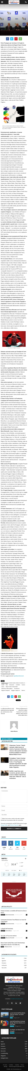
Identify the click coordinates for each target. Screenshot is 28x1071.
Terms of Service (14, 825)
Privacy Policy (4, 825)
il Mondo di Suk (8, 946)
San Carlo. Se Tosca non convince (8, 935)
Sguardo (2, 24)
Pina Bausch (16, 688)
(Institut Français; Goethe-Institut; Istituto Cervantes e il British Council (13, 683)
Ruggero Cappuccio (15, 690)
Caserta (23, 684)
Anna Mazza (14, 731)
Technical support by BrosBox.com (16, 1066)
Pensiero (3, 749)
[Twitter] (20, 1003)
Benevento (11, 684)
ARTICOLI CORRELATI (7, 739)
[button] (26, 2)
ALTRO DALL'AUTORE (7, 741)
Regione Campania (5, 690)
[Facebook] (7, 1003)
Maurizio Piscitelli (10, 937)
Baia (7, 684)
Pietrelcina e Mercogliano (7, 688)
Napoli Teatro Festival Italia (12, 686)
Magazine (3, 1055)
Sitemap (5, 1066)
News (2, 946)
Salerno (23, 690)
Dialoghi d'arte (4, 1058)
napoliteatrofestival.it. (18, 676)
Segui (10, 841)
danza (2, 686)
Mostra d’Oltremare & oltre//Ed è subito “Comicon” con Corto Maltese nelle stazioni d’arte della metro (21, 712)
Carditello (18, 684)
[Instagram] (11, 1003)
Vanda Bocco (9, 930)
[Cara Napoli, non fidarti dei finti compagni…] (5, 1031)
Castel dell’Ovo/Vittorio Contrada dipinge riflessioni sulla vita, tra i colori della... (17, 1023)
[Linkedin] (16, 1003)
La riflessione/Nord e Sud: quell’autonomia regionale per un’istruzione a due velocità (7, 711)
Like (4, 841)
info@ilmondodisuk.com (17, 998)
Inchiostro (4, 965)
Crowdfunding (4, 1053)
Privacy (22, 1065)
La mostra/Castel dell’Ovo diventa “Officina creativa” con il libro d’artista (17, 1014)
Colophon (17, 1065)
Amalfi (2, 684)
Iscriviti (24, 841)
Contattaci (11, 1065)
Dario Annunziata (10, 914)
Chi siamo (5, 1065)
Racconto (4, 967)
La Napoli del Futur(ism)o (7, 928)
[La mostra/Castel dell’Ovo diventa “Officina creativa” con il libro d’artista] (5, 1015)
